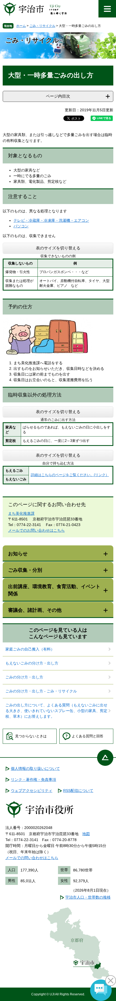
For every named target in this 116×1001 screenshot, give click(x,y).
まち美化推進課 (21, 513)
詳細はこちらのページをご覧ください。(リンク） (70, 475)
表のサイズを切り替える (58, 248)
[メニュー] (107, 8)
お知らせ (18, 553)
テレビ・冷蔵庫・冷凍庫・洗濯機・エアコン (51, 220)
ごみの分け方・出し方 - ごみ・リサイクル (41, 691)
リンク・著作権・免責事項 (33, 779)
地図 (86, 834)
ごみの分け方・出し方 (24, 677)
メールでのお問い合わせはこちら (36, 530)
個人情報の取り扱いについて (35, 768)
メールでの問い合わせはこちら (31, 858)
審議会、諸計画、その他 (35, 610)
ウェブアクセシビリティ (31, 790)
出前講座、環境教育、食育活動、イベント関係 (54, 590)
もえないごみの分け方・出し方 (31, 663)
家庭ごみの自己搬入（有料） (29, 649)
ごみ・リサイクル (42, 26)
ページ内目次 (58, 96)
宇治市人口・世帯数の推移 (88, 897)
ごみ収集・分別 (25, 570)
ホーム (21, 26)
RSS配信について (78, 790)
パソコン (21, 226)
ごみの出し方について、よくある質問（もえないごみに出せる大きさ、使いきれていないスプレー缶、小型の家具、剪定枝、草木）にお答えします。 (56, 710)
